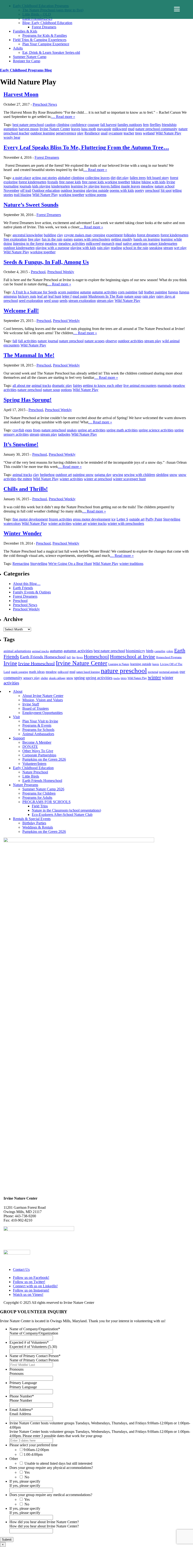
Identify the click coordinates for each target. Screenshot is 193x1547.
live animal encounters (140, 386)
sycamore (116, 133)
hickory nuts (27, 296)
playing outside (97, 190)
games (68, 239)
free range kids (70, 182)
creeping (98, 235)
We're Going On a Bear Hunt (70, 564)
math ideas (37, 672)
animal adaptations (17, 651)
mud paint (79, 296)
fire (74, 657)
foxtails (52, 182)
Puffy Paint (153, 519)
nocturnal (153, 672)
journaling (11, 186)
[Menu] (176, 9)
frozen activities (60, 519)
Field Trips (40, 806)
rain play (103, 248)
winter (154, 677)
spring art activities (91, 430)
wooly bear (12, 137)
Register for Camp (26, 61)
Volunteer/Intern (34, 764)
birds (149, 651)
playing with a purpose (52, 248)
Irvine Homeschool (36, 663)
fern (146, 125)
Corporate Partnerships (39, 755)
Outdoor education (46, 190)
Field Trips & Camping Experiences (39, 40)
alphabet (64, 178)
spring (79, 677)
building (50, 235)
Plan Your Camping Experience (45, 44)
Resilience (92, 133)
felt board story (158, 178)
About (17, 691)
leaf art (42, 296)
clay (60, 235)
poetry (139, 190)
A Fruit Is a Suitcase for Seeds (34, 292)
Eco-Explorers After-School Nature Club (62, 815)
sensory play (31, 678)
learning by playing (85, 186)
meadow (147, 186)
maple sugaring (19, 672)
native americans (135, 244)
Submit (7, 1539)
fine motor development (30, 519)
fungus (173, 292)
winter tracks (97, 523)
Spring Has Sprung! (28, 400)
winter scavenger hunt (129, 479)
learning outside (140, 664)
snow (173, 475)
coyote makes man (78, 235)
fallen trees (138, 178)
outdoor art (64, 475)
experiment (114, 235)
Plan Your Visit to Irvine (40, 721)
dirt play (123, 178)
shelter (44, 678)
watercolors (12, 523)
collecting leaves (97, 178)
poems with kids (122, 190)
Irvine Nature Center (55, 129)
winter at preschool (98, 479)
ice (113, 519)
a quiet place (21, 178)
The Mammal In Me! (29, 355)
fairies (77, 386)
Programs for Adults (37, 798)
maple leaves (130, 186)
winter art (79, 523)
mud (131, 129)
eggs (28, 430)
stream (168, 248)
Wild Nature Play (168, 133)
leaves (75, 129)
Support (19, 738)
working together (71, 195)
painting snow (83, 475)
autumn (85, 292)
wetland (149, 133)
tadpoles (64, 434)
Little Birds (30, 776)
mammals (164, 386)
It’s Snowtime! (21, 444)
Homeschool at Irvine (132, 656)
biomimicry (135, 651)
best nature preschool (28, 125)
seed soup (51, 301)
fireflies (155, 125)
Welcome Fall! (21, 311)
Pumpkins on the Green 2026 (44, 759)
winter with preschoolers (126, 523)
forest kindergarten (32, 182)
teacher (129, 133)
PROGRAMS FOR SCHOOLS (46, 802)
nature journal (48, 341)
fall (140, 292)
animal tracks (41, 386)
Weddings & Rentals (37, 827)
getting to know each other (102, 386)
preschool (152, 190)
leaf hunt (54, 296)
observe (111, 341)
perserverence (66, 133)
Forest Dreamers (44, 27)
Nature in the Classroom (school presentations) (66, 810)
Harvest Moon (21, 94)
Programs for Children (39, 793)
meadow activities (71, 244)
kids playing (41, 186)
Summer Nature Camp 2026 (43, 789)
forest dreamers (148, 235)
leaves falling (110, 186)
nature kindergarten (163, 244)
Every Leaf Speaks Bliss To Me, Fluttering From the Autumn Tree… (86, 147)
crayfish (18, 430)
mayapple (104, 129)
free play (34, 239)
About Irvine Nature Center (42, 696)
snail (104, 133)
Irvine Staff (30, 704)
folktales (130, 235)
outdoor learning (42, 133)
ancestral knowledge (27, 235)
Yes (27, 1472)
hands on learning (146, 239)
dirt (113, 178)
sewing (118, 475)
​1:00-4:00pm (33, 1454)
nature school (164, 186)
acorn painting (68, 292)
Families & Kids (25, 31)
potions (66, 390)
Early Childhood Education (33, 768)
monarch (107, 244)
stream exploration (82, 301)
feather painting (155, 292)
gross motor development (91, 519)
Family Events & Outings (32, 592)
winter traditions (131, 564)
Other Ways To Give (37, 751)
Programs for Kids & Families (44, 35)
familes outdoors (129, 125)
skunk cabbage (57, 678)
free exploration (15, 239)
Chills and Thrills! (26, 489)
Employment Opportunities (42, 713)
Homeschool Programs (169, 657)
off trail (25, 190)
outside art (137, 519)
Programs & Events (36, 725)
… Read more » (63, 117)
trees (138, 133)
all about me (21, 386)
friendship (169, 125)
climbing (62, 125)
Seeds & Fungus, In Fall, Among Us (46, 262)
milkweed (119, 129)
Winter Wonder (23, 533)
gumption (11, 129)
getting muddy (122, 239)
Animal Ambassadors (38, 734)
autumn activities (104, 292)
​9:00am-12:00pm (36, 1450)
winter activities (71, 479)
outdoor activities (130, 341)
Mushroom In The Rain (105, 296)
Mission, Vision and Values (42, 700)
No (26, 1477)
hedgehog (47, 475)
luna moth (88, 129)
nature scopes (94, 341)
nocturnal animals (169, 672)
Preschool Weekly (60, 272)
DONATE (30, 747)
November (11, 190)
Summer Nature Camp (29, 57)
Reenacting (20, 564)
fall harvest (108, 125)
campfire (159, 651)
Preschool (38, 272)
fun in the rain (52, 239)
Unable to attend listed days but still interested (58, 1463)
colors (169, 651)
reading (116, 248)
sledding (162, 475)
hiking (136, 182)
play (80, 133)
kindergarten (60, 186)
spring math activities (122, 430)
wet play (180, 248)
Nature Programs (25, 785)
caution (50, 125)
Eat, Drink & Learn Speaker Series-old (51, 52)
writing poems (95, 195)
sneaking (155, 248)
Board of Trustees (35, 708)
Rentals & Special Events (32, 819)
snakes (72, 430)
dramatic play (62, 386)
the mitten (24, 479)
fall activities (27, 341)
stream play (105, 301)
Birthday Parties (34, 823)
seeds (64, 301)
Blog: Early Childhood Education (47, 23)
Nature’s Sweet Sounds (31, 205)
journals (25, 186)
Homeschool (96, 656)
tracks (116, 678)
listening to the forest (28, 244)
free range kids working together (106, 182)
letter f (67, 296)
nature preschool (71, 341)
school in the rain (135, 248)
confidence (78, 125)
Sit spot (166, 190)
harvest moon (29, 129)
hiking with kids (153, 182)
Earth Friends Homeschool (43, 657)
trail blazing (22, 195)
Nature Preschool (35, 772)
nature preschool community (156, 129)
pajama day (103, 475)
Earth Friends (23, 588)
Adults (18, 48)
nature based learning (88, 672)
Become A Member (36, 742)
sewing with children (139, 475)
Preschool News (45, 104)
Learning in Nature (118, 664)
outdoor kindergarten (19, 248)
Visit (16, 717)
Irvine (170, 182)
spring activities (99, 677)
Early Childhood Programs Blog (26, 70)
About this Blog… (26, 584)
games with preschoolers (92, 239)
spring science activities (156, 430)
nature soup (132, 296)
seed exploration (31, 301)
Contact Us (21, 1270)
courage (93, 125)
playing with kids (83, 248)
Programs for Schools (38, 730)
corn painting (127, 292)
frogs (36, 430)
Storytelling (171, 519)
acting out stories (44, 178)
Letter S (122, 519)
